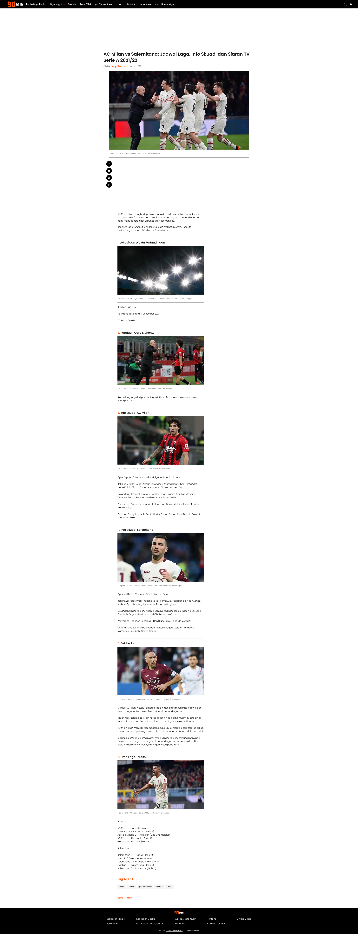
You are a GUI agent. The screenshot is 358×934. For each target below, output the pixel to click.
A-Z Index (180, 923)
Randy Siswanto (118, 66)
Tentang (211, 918)
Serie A (131, 886)
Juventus (159, 886)
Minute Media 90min (174, 931)
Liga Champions (145, 886)
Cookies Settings (216, 923)
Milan (121, 886)
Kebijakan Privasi (116, 918)
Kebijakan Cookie (145, 918)
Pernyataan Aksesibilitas (149, 923)
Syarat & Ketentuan (185, 918)
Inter (169, 886)
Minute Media (244, 918)
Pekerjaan (112, 923)
